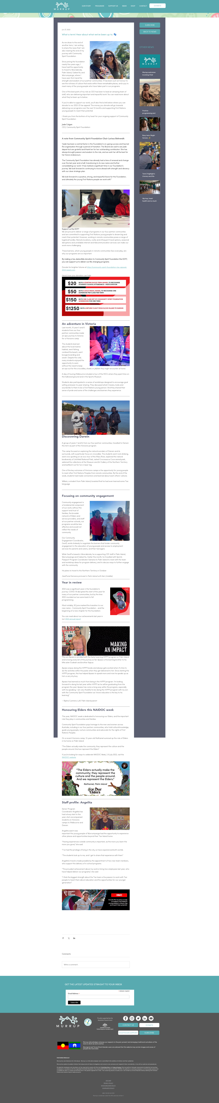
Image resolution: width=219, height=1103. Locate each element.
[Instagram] (131, 1018)
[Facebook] (125, 1018)
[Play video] (96, 209)
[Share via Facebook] (63, 938)
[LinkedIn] (144, 1018)
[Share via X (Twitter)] (69, 938)
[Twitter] (138, 1018)
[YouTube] (151, 1018)
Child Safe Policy (105, 1067)
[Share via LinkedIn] (74, 938)
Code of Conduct (117, 1067)
